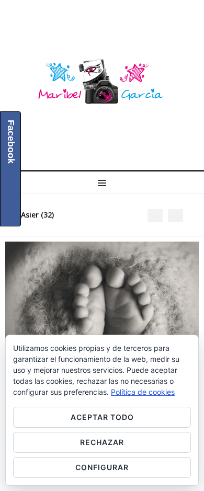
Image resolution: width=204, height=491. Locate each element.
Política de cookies (143, 391)
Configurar (102, 467)
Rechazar (102, 442)
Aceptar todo (102, 417)
